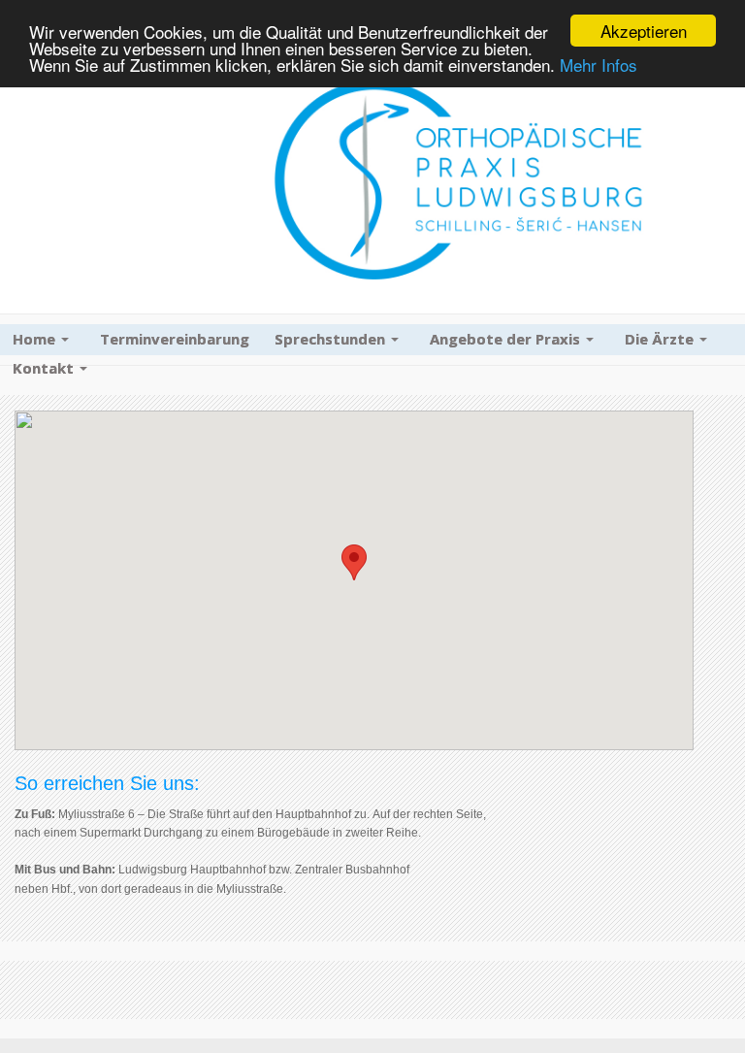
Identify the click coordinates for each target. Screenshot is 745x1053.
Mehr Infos (598, 64)
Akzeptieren (643, 30)
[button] (354, 562)
